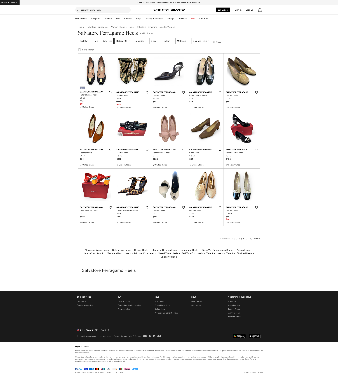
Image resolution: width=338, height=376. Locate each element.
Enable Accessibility (9, 2)
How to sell (159, 301)
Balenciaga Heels (121, 250)
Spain (116, 372)
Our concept (82, 301)
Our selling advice (162, 305)
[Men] (122, 19)
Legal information (105, 336)
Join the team (234, 313)
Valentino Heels (214, 253)
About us (232, 301)
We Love (183, 18)
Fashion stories (234, 316)
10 (251, 238)
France (77, 372)
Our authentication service (129, 305)
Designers (95, 18)
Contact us (196, 305)
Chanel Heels (141, 250)
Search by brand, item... (91, 9)
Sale (193, 18)
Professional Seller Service (166, 313)
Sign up (250, 9)
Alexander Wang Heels (97, 250)
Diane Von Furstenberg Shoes (217, 250)
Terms (116, 336)
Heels (130, 27)
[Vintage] (177, 19)
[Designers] (103, 19)
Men (118, 18)
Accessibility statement (86, 336)
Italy (121, 372)
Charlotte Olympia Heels (164, 250)
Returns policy (124, 309)
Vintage (170, 18)
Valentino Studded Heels (239, 253)
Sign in (238, 9)
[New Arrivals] (89, 19)
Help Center (196, 301)
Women (108, 18)
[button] (260, 10)
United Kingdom (87, 372)
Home (81, 27)
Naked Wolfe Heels (168, 253)
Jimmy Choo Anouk (93, 253)
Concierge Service (85, 305)
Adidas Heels (243, 250)
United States (99, 372)
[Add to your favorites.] (110, 92)
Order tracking (124, 301)
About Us (203, 18)
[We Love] (189, 19)
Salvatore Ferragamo (97, 27)
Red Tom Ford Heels (192, 253)
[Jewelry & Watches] (165, 19)
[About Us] (210, 19)
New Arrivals (81, 18)
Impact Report (234, 309)
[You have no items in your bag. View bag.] (260, 10)
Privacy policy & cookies (131, 336)
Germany (109, 372)
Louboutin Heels (189, 250)
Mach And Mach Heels (119, 253)
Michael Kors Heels (144, 253)
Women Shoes (118, 27)
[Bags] (143, 19)
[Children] (134, 19)
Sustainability (234, 305)
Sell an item (223, 9)
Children (128, 18)
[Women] (114, 19)
